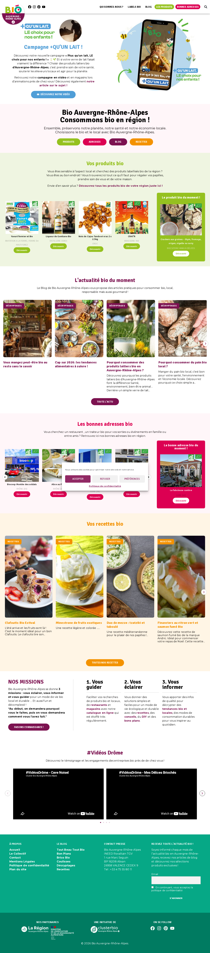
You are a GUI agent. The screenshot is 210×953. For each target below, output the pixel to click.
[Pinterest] (39, 7)
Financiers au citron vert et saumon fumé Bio (178, 625)
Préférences (132, 478)
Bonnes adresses (188, 6)
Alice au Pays (58, 484)
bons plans (132, 720)
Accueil (14, 849)
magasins (93, 708)
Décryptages (66, 865)
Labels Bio (134, 6)
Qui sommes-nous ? (111, 6)
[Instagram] (34, 7)
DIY (144, 716)
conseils (130, 716)
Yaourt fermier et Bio (22, 236)
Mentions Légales (22, 861)
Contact (15, 857)
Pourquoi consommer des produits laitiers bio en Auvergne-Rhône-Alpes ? (126, 366)
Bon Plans (64, 853)
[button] (205, 6)
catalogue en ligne (100, 712)
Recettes (63, 869)
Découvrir (22, 250)
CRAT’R (132, 236)
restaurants (99, 705)
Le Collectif (17, 853)
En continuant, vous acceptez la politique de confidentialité (172, 889)
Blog (148, 6)
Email (154, 874)
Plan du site (17, 869)
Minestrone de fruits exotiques (79, 623)
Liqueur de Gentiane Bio (58, 236)
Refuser (105, 478)
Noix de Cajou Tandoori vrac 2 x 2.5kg (95, 238)
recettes (142, 712)
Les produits (164, 6)
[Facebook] (29, 7)
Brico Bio (63, 857)
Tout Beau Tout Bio (71, 849)
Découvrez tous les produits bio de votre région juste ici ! (121, 185)
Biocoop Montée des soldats (22, 484)
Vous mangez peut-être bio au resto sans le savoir (25, 364)
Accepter (78, 478)
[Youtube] (43, 7)
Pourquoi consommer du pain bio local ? (182, 364)
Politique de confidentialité (105, 486)
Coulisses (63, 861)
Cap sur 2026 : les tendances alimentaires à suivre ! (76, 364)
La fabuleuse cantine (181, 490)
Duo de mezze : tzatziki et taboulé (126, 625)
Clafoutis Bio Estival (20, 623)
